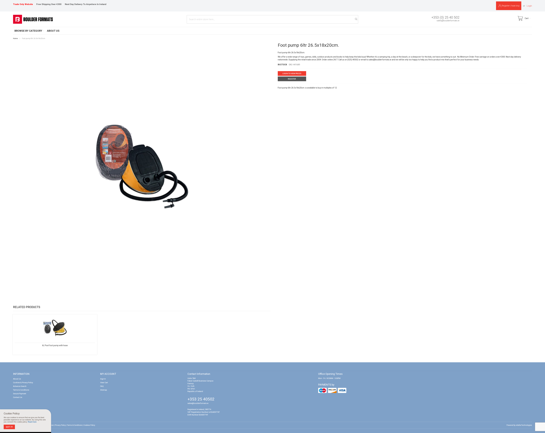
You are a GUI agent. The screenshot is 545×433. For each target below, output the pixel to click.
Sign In (103, 379)
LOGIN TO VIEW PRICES (291, 73)
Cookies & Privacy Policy (23, 382)
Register (511, 5)
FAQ (102, 386)
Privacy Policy (60, 425)
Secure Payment (19, 394)
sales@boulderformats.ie (448, 20)
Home (15, 38)
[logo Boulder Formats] (33, 19)
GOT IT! (9, 426)
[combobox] (272, 19)
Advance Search (19, 386)
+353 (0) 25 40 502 (445, 17)
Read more (32, 422)
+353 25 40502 (200, 399)
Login (529, 6)
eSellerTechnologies (524, 425)
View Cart (104, 382)
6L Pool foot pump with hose (55, 345)
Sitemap (103, 390)
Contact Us (17, 397)
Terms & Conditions (21, 390)
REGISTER (292, 79)
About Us (17, 379)
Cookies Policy (89, 425)
